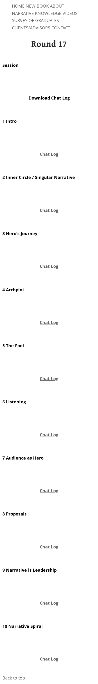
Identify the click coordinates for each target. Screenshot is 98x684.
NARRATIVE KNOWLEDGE (36, 13)
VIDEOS (70, 13)
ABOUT (57, 6)
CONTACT (60, 28)
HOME (18, 6)
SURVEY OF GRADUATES (35, 20)
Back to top (13, 678)
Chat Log (49, 154)
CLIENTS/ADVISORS (31, 28)
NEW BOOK (37, 6)
